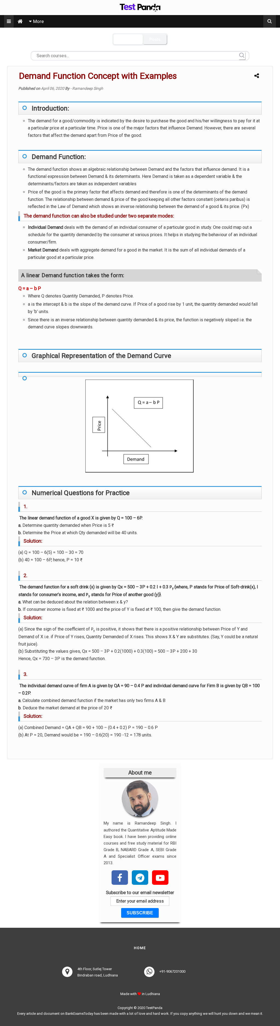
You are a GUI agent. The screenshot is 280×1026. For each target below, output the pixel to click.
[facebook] (120, 877)
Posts (154, 39)
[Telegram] (140, 877)
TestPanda (154, 1008)
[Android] (160, 877)
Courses (128, 39)
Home (140, 948)
